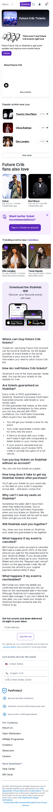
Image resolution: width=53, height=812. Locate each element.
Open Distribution (11, 733)
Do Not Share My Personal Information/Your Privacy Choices (25, 803)
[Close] (47, 214)
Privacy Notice (19, 791)
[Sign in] (39, 4)
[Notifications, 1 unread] (46, 4)
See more (27, 155)
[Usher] (14, 190)
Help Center (8, 768)
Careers (6, 756)
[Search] (33, 4)
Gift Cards (7, 774)
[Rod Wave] (40, 190)
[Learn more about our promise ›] (12, 690)
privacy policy (9, 647)
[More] (46, 12)
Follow (6, 53)
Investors (7, 744)
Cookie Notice (35, 791)
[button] (10, 4)
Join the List (25, 636)
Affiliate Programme (13, 739)
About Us (7, 727)
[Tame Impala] (40, 260)
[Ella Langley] (14, 260)
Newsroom (8, 750)
